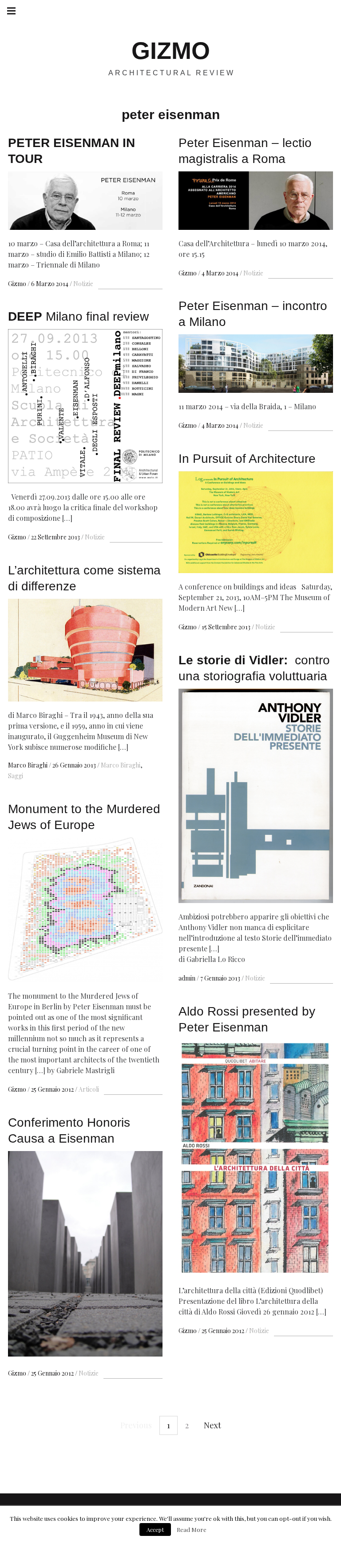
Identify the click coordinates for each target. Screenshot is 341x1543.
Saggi (15, 776)
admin (187, 978)
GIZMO (170, 50)
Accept (155, 1529)
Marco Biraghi (28, 765)
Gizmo (18, 283)
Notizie (83, 283)
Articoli (89, 1089)
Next (212, 1425)
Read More (191, 1529)
